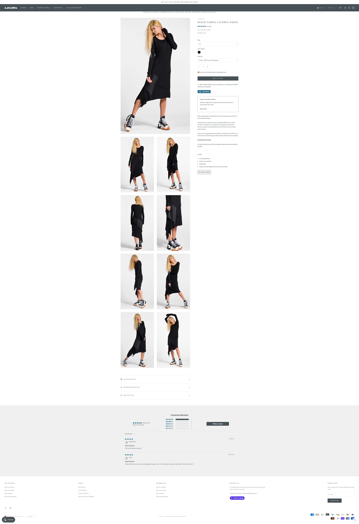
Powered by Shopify (178, 516)
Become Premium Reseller (86, 496)
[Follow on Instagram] (10, 508)
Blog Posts (58, 7)
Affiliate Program (73, 7)
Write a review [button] (218, 424)
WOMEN (24, 7)
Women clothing (9, 487)
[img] (129, 439)
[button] (202, 26)
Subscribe (334, 500)
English (331, 7)
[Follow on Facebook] (5, 508)
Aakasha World (43, 7)
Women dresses (9, 490)
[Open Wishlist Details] (340, 8)
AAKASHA (201, 19)
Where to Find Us (83, 493)
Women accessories (10, 496)
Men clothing (8, 493)
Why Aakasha (82, 490)
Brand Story (81, 487)
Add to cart (218, 78)
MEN (31, 7)
